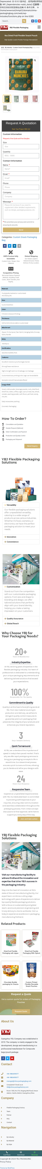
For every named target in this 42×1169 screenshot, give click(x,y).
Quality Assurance (15, 618)
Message (7, 201)
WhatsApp (34, 1155)
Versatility (11, 505)
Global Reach (13, 623)
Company (7, 192)
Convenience (13, 542)
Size (5, 142)
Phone (5, 183)
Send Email (20, 1155)
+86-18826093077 (13, 1074)
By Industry (8, 47)
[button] (35, 60)
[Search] (24, 21)
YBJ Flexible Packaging (19, 27)
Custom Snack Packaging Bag (22, 47)
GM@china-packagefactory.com (17, 1087)
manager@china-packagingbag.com (19, 1081)
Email (5, 174)
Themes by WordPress (7, 1168)
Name (6, 165)
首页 (2, 47)
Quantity (6, 152)
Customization (13, 587)
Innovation (11, 537)
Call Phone (6, 1155)
